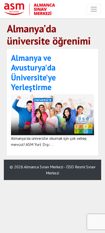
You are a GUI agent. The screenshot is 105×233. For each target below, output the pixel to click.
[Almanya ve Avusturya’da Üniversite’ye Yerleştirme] (52, 114)
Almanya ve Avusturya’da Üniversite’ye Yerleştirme (33, 72)
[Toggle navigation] (94, 9)
